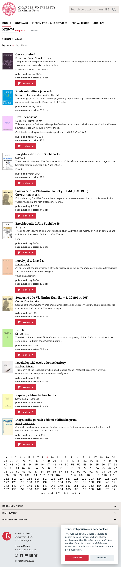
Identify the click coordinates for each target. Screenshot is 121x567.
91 (85, 471)
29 (54, 461)
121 (75, 478)
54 (91, 464)
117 (45, 478)
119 (60, 478)
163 (52, 489)
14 (77, 457)
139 (99, 482)
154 (99, 486)
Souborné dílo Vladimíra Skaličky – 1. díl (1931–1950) (51, 191)
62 (24, 468)
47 (48, 464)
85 (48, 471)
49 (60, 464)
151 (75, 486)
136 (75, 482)
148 (52, 486)
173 (50, 493)
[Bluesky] (35, 556)
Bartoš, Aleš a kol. (25, 423)
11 (58, 457)
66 (48, 468)
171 (114, 489)
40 (5, 464)
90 (78, 471)
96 (115, 471)
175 (66, 493)
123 (91, 478)
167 (83, 489)
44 (30, 464)
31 (66, 461)
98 (14, 475)
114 (21, 478)
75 (103, 468)
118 (52, 478)
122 (83, 478)
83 (36, 471)
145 (29, 486)
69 (66, 468)
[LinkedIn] (31, 556)
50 (66, 464)
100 (27, 475)
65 (42, 468)
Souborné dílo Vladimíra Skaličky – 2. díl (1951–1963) (51, 297)
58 (115, 464)
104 (58, 475)
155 (106, 486)
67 (54, 468)
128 (14, 482)
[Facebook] (21, 556)
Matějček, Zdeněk (24, 366)
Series (34, 30)
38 (109, 461)
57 (109, 464)
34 (85, 461)
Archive (98, 23)
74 (97, 468)
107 (81, 475)
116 (37, 478)
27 (42, 461)
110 (104, 475)
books (6, 23)
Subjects (20, 30)
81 (24, 471)
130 (29, 482)
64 (36, 468)
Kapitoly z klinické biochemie (36, 395)
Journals (21, 23)
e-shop (26, 83)
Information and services (49, 23)
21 (5, 461)
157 (6, 489)
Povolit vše (77, 557)
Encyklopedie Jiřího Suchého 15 (37, 154)
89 (72, 471)
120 (68, 478)
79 (11, 471)
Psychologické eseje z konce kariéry (40, 363)
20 (113, 457)
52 (78, 464)
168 (91, 489)
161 (37, 489)
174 (58, 493)
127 (6, 482)
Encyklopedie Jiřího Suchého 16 (37, 223)
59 (5, 468)
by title (20, 45)
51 (72, 464)
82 (30, 471)
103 (50, 475)
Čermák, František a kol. (27, 194)
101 (34, 475)
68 (60, 468)
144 (21, 486)
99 (20, 475)
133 (52, 482)
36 (97, 461)
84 (42, 471)
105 (65, 475)
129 (21, 482)
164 (60, 489)
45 (36, 464)
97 (8, 475)
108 (89, 475)
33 (78, 461)
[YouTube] (26, 556)
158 (14, 489)
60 (11, 468)
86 (54, 471)
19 (107, 457)
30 (60, 461)
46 (42, 464)
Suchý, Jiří (20, 158)
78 (5, 471)
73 (91, 468)
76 (109, 468)
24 (24, 461)
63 (30, 468)
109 (96, 475)
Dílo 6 (19, 330)
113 (14, 478)
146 (37, 486)
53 (85, 464)
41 (11, 464)
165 (68, 489)
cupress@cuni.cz (23, 546)
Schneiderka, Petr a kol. (27, 399)
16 (89, 457)
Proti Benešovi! (26, 117)
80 (17, 471)
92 (91, 471)
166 (75, 489)
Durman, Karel (22, 264)
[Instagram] (16, 556)
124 (99, 478)
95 (109, 471)
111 (112, 475)
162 (45, 489)
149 (60, 486)
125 (106, 478)
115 (29, 478)
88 (66, 471)
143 (14, 486)
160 (29, 489)
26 (36, 461)
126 (114, 478)
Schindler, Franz (43, 58)
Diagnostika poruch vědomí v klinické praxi (46, 420)
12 (64, 457)
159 (21, 489)
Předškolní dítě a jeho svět (34, 91)
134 (60, 482)
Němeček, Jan (35, 120)
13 (70, 457)
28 (48, 461)
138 (91, 482)
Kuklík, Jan (20, 120)
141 (114, 482)
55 (97, 464)
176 (73, 493)
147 (45, 486)
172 (42, 493)
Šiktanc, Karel (22, 334)
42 (17, 464)
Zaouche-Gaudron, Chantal (45, 95)
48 (54, 464)
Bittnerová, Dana (24, 58)
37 (103, 461)
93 (97, 471)
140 (106, 482)
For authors (80, 23)
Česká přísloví (25, 54)
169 (99, 489)
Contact (8, 28)
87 (60, 471)
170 (106, 489)
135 (68, 482)
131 (37, 482)
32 (72, 461)
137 (83, 482)
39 (115, 461)
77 (115, 468)
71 (78, 468)
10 (52, 457)
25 (30, 461)
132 (45, 482)
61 (17, 468)
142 (6, 486)
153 (91, 486)
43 (24, 464)
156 (114, 486)
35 (91, 461)
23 (17, 461)
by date (6, 45)
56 (103, 464)
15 (83, 457)
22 (11, 461)
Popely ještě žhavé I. (29, 261)
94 (103, 471)
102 (42, 475)
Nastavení (102, 557)
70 (72, 468)
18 (101, 457)
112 (6, 478)
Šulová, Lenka (22, 95)
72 (85, 468)
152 (83, 486)
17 (95, 457)
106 (73, 475)
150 (68, 486)
